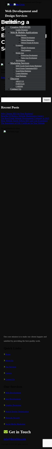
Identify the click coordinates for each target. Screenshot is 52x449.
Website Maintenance (27, 40)
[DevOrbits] (18, 4)
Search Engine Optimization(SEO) (26, 68)
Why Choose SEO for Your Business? (17, 113)
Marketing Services (19, 63)
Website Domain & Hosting (30, 43)
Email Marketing (21, 76)
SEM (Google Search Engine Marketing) (29, 66)
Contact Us (15, 89)
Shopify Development (28, 48)
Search (4, 96)
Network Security (12, 418)
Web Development (13, 393)
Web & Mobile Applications (24, 32)
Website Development (28, 38)
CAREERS (19, 86)
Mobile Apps (20, 53)
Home (8, 354)
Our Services (10, 367)
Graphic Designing (22, 30)
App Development (13, 399)
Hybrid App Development (29, 55)
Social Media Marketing (23, 71)
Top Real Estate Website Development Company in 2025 (25, 118)
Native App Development (29, 58)
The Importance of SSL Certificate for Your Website (23, 123)
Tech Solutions (20, 60)
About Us (9, 360)
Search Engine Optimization (17, 411)
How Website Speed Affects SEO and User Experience (24, 121)
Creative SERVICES (20, 27)
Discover (14, 78)
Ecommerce (19, 45)
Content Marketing (22, 73)
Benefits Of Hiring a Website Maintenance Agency (22, 116)
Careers (8, 373)
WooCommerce (26, 50)
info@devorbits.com (15, 438)
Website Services (21, 35)
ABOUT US (20, 81)
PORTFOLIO (20, 84)
